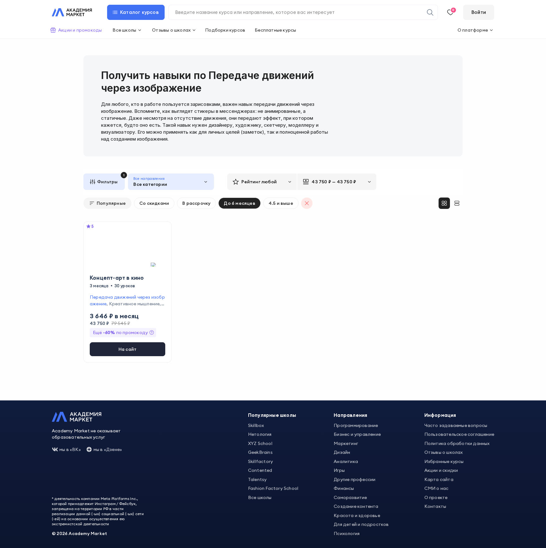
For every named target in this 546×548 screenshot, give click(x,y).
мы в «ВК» (70, 449)
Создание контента (356, 506)
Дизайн (342, 452)
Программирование (356, 425)
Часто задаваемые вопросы (456, 425)
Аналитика (346, 461)
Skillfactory (260, 461)
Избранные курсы (444, 461)
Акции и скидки (441, 470)
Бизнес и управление (357, 434)
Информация (440, 415)
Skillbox (256, 425)
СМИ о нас (436, 488)
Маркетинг (346, 443)
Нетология (260, 434)
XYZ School (260, 443)
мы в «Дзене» (108, 449)
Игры (339, 470)
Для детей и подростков (361, 524)
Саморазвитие (350, 497)
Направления (350, 415)
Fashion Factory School (273, 488)
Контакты (435, 506)
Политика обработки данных (457, 443)
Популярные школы (272, 415)
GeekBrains (260, 452)
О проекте (436, 497)
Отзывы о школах (443, 452)
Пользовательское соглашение (459, 434)
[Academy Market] (72, 12)
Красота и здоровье (357, 515)
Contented (260, 470)
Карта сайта (438, 479)
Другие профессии (354, 479)
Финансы (344, 488)
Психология (347, 533)
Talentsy (257, 479)
